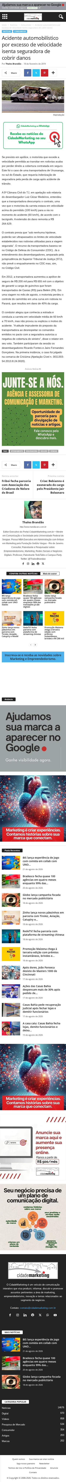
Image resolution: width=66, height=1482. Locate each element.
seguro (44, 451)
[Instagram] (28, 564)
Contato (33, 1472)
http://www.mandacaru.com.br (33, 527)
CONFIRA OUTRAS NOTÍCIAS (23, 573)
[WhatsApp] (48, 1315)
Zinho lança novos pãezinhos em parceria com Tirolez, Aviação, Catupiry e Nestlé (10, 632)
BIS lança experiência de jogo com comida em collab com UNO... (41, 861)
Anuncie (54, 1468)
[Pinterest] (44, 72)
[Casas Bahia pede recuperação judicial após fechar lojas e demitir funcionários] (11, 1010)
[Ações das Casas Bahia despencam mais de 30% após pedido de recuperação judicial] (11, 991)
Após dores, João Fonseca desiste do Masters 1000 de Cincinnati (40, 971)
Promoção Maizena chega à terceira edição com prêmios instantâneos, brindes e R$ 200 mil (54, 633)
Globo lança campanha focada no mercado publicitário (53, 599)
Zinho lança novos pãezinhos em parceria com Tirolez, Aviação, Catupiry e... (43, 916)
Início (4, 25)
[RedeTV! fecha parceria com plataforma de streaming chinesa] (33, 618)
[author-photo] (33, 510)
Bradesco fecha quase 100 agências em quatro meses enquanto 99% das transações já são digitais (32, 601)
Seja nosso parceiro (26, 1463)
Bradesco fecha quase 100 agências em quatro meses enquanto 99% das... (39, 879)
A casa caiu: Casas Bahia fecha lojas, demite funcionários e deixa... (41, 1027)
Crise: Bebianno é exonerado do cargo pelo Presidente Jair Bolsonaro (50, 486)
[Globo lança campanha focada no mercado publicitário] (54, 586)
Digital (5, 1413)
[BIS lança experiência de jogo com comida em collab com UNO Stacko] (11, 586)
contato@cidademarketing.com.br (38, 1308)
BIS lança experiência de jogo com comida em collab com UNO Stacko (11, 600)
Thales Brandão (13, 63)
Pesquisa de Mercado (13, 1424)
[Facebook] (27, 72)
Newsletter (44, 1463)
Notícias (13, 25)
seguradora (31, 451)
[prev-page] (31, 645)
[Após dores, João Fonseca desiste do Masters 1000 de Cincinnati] (11, 973)
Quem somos (18, 1459)
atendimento (17, 451)
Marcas (6, 1441)
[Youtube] (55, 1315)
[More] (53, 72)
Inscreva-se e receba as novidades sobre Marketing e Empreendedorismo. (33, 657)
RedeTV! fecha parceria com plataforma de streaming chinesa (32, 630)
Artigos (5, 1435)
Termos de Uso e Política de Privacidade (27, 1468)
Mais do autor (50, 573)
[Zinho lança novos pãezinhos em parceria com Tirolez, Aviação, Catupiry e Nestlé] (11, 618)
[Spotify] (38, 564)
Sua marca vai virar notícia (41, 1459)
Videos (5, 1419)
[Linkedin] (33, 564)
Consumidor (26, 25)
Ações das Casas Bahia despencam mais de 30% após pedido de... (41, 989)
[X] (36, 72)
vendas (53, 451)
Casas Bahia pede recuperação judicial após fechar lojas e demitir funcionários (42, 1008)
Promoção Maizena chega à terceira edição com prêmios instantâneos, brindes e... (40, 952)
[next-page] (35, 645)
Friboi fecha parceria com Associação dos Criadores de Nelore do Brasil (16, 486)
